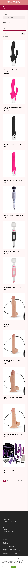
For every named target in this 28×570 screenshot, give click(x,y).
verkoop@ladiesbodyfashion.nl (14, 550)
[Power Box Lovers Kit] (14, 453)
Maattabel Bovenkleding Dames (13, 525)
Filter (23, 33)
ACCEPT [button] (13, 566)
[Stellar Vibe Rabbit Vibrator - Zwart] (14, 53)
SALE (4, 527)
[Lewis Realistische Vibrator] (14, 418)
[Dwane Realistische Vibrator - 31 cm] (14, 306)
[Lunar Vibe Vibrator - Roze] (14, 163)
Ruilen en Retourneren (9, 531)
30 (18, 480)
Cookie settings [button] (6, 566)
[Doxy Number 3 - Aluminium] (14, 199)
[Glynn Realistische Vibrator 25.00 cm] (14, 380)
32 (7, 483)
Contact (5, 529)
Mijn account (6, 519)
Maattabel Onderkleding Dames (13, 523)
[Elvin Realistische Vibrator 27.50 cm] (14, 343)
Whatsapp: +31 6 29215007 (10, 553)
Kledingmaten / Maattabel (10, 521)
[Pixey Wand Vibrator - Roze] (14, 270)
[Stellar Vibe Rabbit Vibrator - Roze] (14, 90)
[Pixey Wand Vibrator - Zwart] (14, 235)
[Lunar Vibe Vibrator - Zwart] (14, 127)
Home (4, 22)
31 (21, 480)
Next (11, 483)
